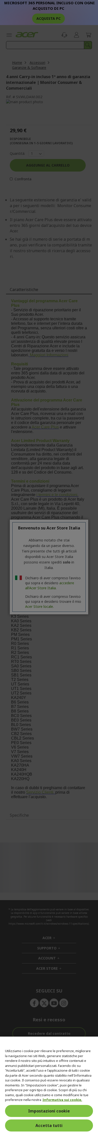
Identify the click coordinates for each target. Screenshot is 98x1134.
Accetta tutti (49, 1125)
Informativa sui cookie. (62, 1099)
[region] (49, 1085)
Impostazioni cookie (49, 1111)
